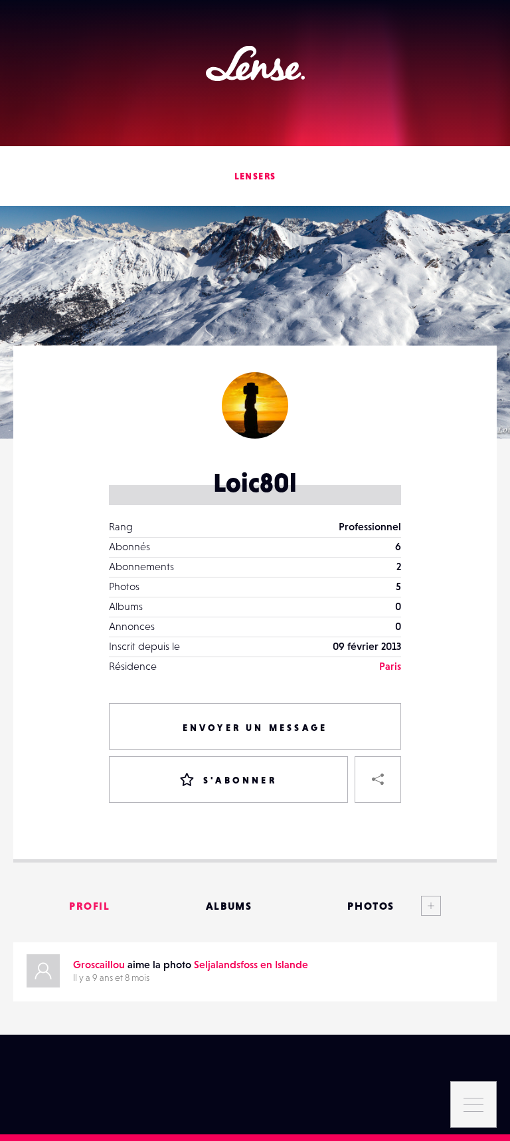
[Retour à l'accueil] (255, 63)
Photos (370, 906)
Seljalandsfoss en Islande (251, 964)
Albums (229, 906)
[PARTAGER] (378, 779)
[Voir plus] (417, 905)
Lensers (255, 176)
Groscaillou (99, 964)
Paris (390, 666)
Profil (89, 906)
